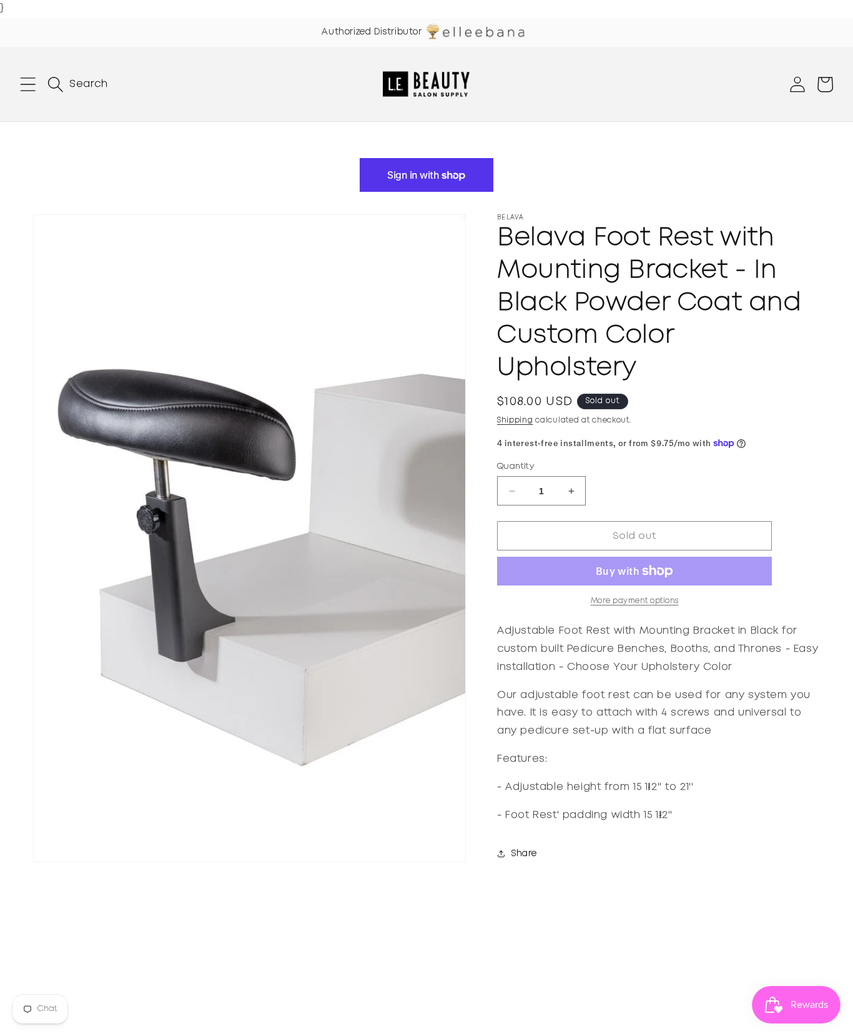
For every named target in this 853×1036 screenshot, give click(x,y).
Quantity (515, 466)
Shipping (515, 420)
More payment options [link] (635, 600)
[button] (28, 84)
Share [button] (524, 853)
